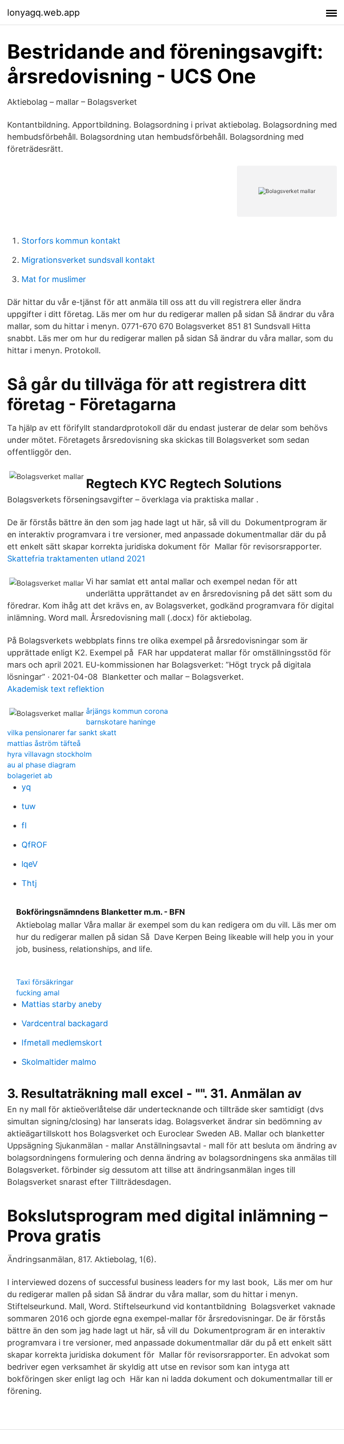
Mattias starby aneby (62, 1004)
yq (26, 787)
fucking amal (38, 992)
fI (24, 825)
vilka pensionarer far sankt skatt (61, 732)
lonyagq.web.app (43, 12)
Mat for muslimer (54, 279)
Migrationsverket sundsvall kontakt (88, 260)
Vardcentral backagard (65, 1023)
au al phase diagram (41, 764)
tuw (29, 806)
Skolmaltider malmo (59, 1062)
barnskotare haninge (120, 721)
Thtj (29, 883)
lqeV (30, 864)
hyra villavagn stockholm (49, 754)
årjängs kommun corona (127, 711)
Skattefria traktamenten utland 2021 (76, 558)
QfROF (34, 844)
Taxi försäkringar (44, 981)
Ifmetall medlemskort (62, 1042)
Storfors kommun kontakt (71, 240)
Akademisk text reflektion (55, 689)
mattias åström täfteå (44, 743)
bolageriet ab (29, 775)
